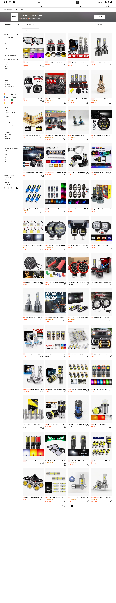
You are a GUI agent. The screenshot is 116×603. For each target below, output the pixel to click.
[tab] (8, 24)
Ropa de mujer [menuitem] (34, 6)
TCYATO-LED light (27, 16)
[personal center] (99, 2)
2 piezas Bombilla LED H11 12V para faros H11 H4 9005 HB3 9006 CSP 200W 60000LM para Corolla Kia (78, 135)
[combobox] (30, 30)
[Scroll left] (109, 5)
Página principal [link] (8, 9)
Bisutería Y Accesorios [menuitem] (93, 6)
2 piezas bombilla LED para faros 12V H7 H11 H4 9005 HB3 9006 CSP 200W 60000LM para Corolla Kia (33, 354)
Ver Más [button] (8, 138)
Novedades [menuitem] (22, 6)
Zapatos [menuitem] (101, 6)
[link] (102, 2)
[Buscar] (77, 2)
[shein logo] (9, 2)
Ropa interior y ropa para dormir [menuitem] (78, 6)
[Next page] (74, 506)
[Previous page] (70, 506)
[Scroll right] (111, 5)
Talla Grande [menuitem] (51, 6)
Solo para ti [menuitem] (15, 6)
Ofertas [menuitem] (28, 6)
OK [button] (17, 187)
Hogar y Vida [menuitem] (108, 6)
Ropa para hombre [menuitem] (64, 6)
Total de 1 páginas (64, 506)
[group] (11, 37)
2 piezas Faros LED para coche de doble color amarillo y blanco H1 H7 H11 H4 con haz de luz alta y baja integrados (33, 135)
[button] (108, 2)
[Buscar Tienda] (110, 24)
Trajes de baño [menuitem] (43, 6)
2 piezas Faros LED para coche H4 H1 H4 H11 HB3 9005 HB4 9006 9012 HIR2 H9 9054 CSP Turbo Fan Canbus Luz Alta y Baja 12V (101, 209)
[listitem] (23, 18)
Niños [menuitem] (57, 6)
